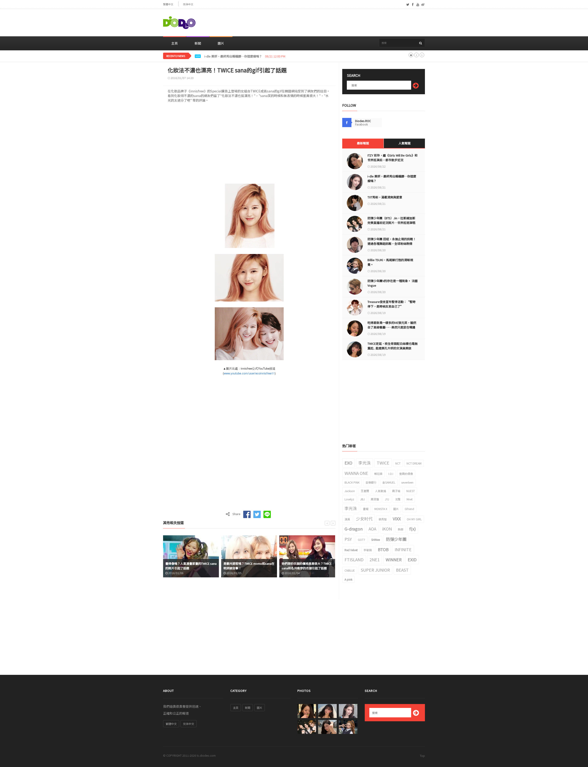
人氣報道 (404, 143)
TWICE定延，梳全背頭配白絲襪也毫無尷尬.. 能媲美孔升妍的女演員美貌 (393, 345)
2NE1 (375, 559)
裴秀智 (383, 519)
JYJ (387, 499)
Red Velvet (351, 550)
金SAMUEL (388, 482)
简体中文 (188, 4)
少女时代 (364, 519)
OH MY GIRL (414, 519)
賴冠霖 (378, 474)
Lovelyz (349, 499)
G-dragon (354, 529)
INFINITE (403, 549)
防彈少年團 (396, 539)
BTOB (383, 549)
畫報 (365, 509)
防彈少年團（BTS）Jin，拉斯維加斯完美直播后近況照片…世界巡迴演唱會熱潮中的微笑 (391, 222)
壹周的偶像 (406, 474)
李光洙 (364, 463)
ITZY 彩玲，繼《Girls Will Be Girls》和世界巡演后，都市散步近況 (393, 157)
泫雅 (398, 499)
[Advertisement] (341, 22)
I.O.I (390, 474)
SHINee (375, 540)
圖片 (221, 43)
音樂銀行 (370, 482)
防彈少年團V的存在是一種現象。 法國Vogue (393, 283)
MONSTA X (380, 509)
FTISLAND (354, 559)
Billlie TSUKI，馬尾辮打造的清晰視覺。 (390, 262)
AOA (372, 529)
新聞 (198, 43)
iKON (387, 529)
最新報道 (363, 143)
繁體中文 (168, 4)
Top (422, 756)
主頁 (174, 43)
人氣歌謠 (380, 491)
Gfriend (409, 509)
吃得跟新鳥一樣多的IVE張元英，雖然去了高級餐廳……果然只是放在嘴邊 (392, 324)
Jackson (350, 491)
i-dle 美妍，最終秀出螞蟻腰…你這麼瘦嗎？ (392, 178)
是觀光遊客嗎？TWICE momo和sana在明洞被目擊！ (207, 565)
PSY (348, 539)
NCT (398, 463)
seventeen (407, 482)
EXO (348, 463)
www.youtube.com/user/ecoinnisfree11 (249, 373)
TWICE (383, 463)
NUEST (410, 491)
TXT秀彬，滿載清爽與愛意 (221, 56)
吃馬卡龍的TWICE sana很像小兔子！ (323, 568)
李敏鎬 (368, 550)
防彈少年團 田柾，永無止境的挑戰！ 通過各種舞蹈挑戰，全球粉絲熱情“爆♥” (392, 243)
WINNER (394, 559)
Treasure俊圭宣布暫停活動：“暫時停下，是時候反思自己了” (392, 303)
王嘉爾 (365, 491)
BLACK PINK (352, 482)
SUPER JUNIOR (375, 570)
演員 (347, 519)
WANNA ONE (356, 473)
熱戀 (400, 529)
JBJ (362, 499)
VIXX (397, 519)
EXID (412, 559)
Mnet (410, 499)
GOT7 (361, 540)
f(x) (412, 529)
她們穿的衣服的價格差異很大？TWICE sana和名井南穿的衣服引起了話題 (265, 565)
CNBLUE (350, 570)
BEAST (402, 570)
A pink (348, 579)
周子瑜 (396, 491)
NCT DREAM (414, 463)
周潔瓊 (375, 499)
